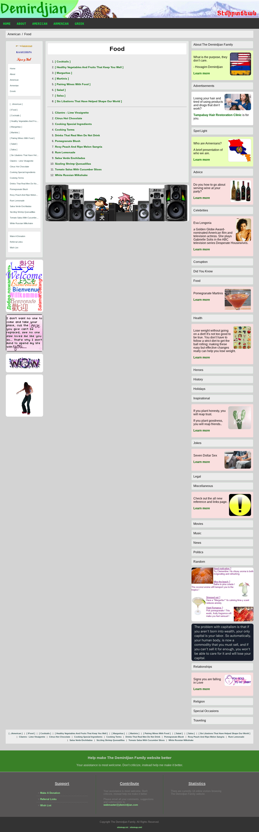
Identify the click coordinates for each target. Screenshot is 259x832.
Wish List (14, 247)
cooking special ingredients (22, 172)
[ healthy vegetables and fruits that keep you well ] (34, 121)
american (14, 34)
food (27, 34)
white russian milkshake (21, 223)
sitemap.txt (122, 827)
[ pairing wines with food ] (22, 138)
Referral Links (16, 242)
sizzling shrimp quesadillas (22, 212)
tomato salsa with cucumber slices (26, 218)
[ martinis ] (14, 132)
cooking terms (17, 178)
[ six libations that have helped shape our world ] (33, 155)
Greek (79, 24)
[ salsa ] (13, 149)
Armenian (61, 24)
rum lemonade (17, 200)
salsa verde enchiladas (20, 206)
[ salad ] (13, 144)
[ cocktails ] (15, 115)
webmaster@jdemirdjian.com (121, 804)
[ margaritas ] (16, 127)
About (21, 24)
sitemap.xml (136, 827)
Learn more (201, 73)
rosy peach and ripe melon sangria (27, 195)
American (39, 24)
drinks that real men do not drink (26, 183)
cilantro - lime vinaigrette (21, 161)
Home (7, 24)
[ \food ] (13, 110)
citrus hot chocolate (19, 166)
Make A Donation (17, 236)
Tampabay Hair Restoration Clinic (217, 115)
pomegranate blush (19, 189)
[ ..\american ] (16, 104)
